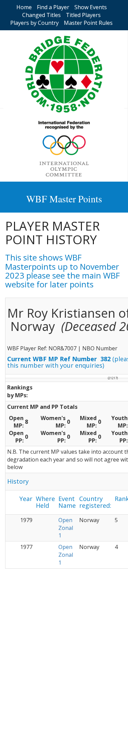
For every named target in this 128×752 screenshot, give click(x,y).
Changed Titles (41, 15)
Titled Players (83, 15)
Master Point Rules (88, 23)
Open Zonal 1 (65, 527)
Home (24, 7)
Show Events (90, 7)
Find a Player (53, 7)
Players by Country (34, 23)
